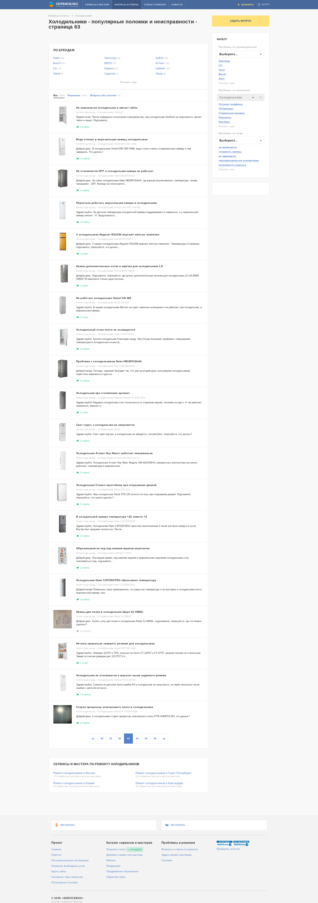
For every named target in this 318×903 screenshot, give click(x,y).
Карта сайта (58, 871)
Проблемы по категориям (234, 90)
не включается (228, 147)
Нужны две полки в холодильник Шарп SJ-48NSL (110, 611)
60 (102, 738)
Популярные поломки (64, 882)
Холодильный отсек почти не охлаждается (105, 329)
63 (128, 738)
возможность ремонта (232, 165)
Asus (222, 78)
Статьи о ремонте (155, 4)
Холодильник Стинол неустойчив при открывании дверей (116, 485)
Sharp (161, 73)
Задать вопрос (241, 21)
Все (59, 95)
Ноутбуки (224, 122)
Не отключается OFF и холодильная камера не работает (114, 171)
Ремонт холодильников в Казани (73, 783)
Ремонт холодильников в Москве (74, 773)
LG (220, 65)
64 (137, 738)
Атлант (162, 63)
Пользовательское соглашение (70, 860)
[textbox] (240, 97)
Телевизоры (226, 108)
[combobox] (241, 54)
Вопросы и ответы (126, 4)
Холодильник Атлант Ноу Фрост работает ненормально (114, 453)
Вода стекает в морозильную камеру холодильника (112, 139)
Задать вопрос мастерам (176, 854)
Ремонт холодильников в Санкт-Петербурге (163, 773)
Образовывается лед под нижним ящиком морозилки (113, 548)
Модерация (113, 865)
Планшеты (225, 117)
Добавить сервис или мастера (124, 854)
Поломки (166, 860)
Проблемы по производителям (238, 47)
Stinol (58, 73)
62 (119, 738)
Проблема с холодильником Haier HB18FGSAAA (109, 361)
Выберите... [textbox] (228, 54)
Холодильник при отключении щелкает (103, 392)
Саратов (111, 73)
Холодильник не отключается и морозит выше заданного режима (121, 675)
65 (146, 738)
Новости (177, 4)
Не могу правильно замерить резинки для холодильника (115, 643)
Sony (222, 69)
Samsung (224, 61)
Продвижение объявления (122, 871)
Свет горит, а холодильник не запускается (105, 424)
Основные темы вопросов (67, 876)
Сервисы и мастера (97, 4)
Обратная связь (116, 876)
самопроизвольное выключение (239, 160)
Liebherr (163, 68)
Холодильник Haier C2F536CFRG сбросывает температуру (116, 580)
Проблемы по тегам (231, 133)
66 (155, 738)
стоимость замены (230, 151)
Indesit (162, 57)
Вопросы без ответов (105, 95)
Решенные (77, 95)
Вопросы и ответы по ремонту (179, 849)
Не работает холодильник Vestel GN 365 (103, 298)
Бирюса (111, 68)
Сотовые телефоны (231, 104)
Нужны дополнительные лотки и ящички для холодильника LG (119, 266)
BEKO (110, 63)
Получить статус (116, 849)
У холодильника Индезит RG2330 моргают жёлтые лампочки (117, 234)
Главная (56, 849)
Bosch (222, 74)
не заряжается (227, 156)
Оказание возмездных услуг (68, 865)
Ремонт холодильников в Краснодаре (159, 783)
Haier (58, 57)
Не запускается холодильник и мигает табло (106, 107)
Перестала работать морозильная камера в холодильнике (116, 202)
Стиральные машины (232, 113)
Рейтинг (111, 860)
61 (110, 738)
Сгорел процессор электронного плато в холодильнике (114, 707)
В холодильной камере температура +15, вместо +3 (111, 516)
